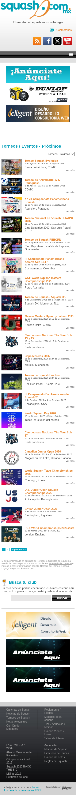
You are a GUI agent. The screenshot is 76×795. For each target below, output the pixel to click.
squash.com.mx (36, 10)
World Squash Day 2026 (40, 413)
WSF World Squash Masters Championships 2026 (43, 279)
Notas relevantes (16, 721)
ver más (70, 170)
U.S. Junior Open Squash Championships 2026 (41, 491)
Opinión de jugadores (12, 727)
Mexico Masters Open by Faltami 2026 (49, 316)
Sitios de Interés (54, 738)
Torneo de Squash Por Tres (42, 375)
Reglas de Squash (55, 761)
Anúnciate (50, 745)
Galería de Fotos (54, 757)
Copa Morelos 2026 (37, 356)
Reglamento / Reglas (52, 711)
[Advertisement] (38, 133)
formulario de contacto (60, 563)
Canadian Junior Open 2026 (43, 451)
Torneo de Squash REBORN (43, 239)
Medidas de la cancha (52, 718)
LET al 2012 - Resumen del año (17, 775)
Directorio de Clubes (56, 753)
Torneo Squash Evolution (41, 160)
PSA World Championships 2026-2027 (49, 528)
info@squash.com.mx (17, 787)
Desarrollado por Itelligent (59, 788)
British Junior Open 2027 (41, 508)
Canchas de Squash (18, 709)
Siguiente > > (19, 549)
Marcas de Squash (55, 749)
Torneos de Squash (18, 717)
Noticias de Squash (18, 713)
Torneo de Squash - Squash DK (45, 297)
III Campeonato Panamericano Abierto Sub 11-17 (44, 260)
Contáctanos (64, 29)
